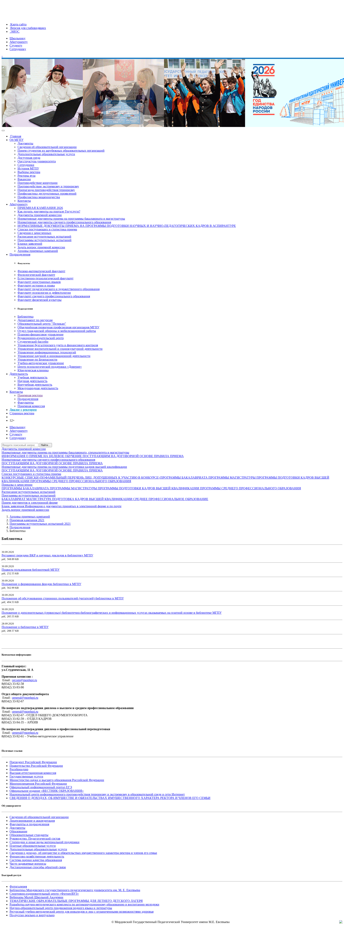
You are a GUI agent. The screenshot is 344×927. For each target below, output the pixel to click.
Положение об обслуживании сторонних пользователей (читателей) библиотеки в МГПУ (63, 598)
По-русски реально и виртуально (32, 915)
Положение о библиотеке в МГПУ (25, 627)
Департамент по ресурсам (35, 320)
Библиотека (25, 316)
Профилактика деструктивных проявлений (47, 193)
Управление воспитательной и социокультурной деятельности (60, 348)
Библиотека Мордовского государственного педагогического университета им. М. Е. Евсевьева (75, 890)
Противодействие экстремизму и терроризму (48, 186)
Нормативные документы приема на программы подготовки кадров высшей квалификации (64, 466)
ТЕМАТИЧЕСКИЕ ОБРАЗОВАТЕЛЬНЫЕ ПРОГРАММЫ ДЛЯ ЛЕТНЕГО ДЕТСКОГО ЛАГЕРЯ (76, 901)
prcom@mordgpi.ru (24, 680)
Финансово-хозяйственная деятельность (37, 856)
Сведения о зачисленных (34, 233)
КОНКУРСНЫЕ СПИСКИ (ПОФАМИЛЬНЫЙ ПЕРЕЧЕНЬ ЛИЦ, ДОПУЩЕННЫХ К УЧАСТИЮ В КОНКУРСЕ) (81, 477)
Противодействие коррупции (38, 182)
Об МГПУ (16, 139)
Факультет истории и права (36, 285)
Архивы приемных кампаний (38, 251)
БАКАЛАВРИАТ (14, 499)
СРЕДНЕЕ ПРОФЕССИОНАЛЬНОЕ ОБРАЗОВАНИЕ (170, 499)
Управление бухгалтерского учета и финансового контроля (58, 345)
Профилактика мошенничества (39, 197)
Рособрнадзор (19, 769)
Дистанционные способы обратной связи (38, 867)
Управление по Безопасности (37, 359)
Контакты (24, 200)
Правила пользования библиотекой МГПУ (31, 569)
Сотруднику (18, 49)
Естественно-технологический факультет (45, 278)
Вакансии (24, 179)
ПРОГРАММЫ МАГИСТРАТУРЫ (232, 477)
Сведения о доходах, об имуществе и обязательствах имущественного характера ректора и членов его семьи (83, 853)
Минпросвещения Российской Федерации (38, 783)
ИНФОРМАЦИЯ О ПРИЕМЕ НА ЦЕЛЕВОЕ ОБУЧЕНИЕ (42, 456)
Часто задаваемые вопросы (28, 863)
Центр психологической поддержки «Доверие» (50, 366)
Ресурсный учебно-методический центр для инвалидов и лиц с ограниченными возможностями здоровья (81, 911)
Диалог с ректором (23, 409)
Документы (25, 143)
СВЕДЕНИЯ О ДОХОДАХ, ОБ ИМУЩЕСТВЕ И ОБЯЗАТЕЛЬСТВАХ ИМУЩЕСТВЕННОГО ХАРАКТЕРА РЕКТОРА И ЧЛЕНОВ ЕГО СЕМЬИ (110, 798)
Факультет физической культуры (40, 300)
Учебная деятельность (32, 377)
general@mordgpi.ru (25, 697)
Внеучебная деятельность (35, 384)
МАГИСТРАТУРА (39, 499)
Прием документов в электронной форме (30, 502)
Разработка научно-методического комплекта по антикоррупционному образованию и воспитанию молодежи (84, 904)
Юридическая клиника (33, 370)
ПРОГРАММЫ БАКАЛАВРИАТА (184, 477)
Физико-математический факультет (41, 271)
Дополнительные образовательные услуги (46, 154)
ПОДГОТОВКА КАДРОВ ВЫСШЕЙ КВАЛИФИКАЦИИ (92, 499)
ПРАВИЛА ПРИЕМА (169, 456)
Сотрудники (26, 165)
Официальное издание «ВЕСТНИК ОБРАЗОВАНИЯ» (47, 790)
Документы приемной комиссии (40, 215)
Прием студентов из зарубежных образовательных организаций (61, 150)
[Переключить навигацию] (3, 130)
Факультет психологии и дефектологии (44, 292)
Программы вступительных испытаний (44, 240)
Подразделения (20, 254)
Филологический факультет (36, 274)
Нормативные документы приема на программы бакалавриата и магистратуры (71, 218)
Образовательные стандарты (29, 835)
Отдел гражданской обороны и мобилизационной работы (57, 331)
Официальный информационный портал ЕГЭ (41, 787)
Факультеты (26, 402)
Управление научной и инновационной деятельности (54, 356)
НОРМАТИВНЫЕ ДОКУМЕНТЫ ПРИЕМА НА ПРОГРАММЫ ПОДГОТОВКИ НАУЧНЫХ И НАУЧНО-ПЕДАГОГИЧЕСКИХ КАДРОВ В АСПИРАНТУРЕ (127, 225)
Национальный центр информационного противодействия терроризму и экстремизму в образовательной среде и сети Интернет (97, 794)
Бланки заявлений (30, 243)
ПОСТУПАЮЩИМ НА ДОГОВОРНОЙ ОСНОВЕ (118, 456)
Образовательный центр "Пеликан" (42, 323)
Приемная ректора (30, 395)
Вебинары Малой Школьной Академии (36, 897)
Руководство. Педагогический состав (35, 838)
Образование (18, 831)
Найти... (45, 445)
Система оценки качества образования (36, 860)
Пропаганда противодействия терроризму (46, 190)
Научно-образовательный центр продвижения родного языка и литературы (61, 908)
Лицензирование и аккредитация (32, 820)
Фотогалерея (18, 886)
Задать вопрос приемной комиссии (41, 247)
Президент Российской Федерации (33, 762)
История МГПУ (28, 168)
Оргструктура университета (37, 161)
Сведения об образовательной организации (47, 147)
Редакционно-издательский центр (41, 338)
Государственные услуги (26, 776)
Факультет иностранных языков (39, 282)
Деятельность (19, 374)
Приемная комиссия (31, 406)
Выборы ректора (29, 172)
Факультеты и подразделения (29, 824)
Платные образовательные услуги (33, 845)
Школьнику (17, 38)
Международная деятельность (38, 388)
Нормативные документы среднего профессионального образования (64, 222)
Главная (15, 136)
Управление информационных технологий (47, 352)
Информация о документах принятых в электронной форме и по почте (73, 506)
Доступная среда (29, 157)
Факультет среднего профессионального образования (54, 296)
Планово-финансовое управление (41, 334)
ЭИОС (15, 31)
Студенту (16, 45)
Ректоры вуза (26, 175)
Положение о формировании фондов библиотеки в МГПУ (41, 584)
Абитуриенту (19, 42)
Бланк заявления (13, 506)
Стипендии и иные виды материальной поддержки (44, 842)
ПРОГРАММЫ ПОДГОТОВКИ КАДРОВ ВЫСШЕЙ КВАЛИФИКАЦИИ (149, 488)
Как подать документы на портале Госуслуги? (49, 211)
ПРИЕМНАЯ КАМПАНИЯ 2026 (40, 208)
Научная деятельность (32, 381)
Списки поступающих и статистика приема (47, 229)
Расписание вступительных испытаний (44, 236)
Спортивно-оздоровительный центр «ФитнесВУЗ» (44, 893)
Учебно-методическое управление (41, 363)
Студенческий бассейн (33, 341)
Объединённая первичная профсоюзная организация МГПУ (58, 327)
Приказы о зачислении (17, 484)
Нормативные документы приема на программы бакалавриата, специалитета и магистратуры (65, 452)
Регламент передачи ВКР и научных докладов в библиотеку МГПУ (47, 555)
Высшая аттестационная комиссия (33, 773)
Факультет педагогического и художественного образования (59, 289)
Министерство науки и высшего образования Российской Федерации (57, 780)
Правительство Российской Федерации (36, 765)
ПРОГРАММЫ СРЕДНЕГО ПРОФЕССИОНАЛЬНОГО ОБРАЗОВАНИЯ (80, 481)
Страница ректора (22, 413)
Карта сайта (18, 24)
